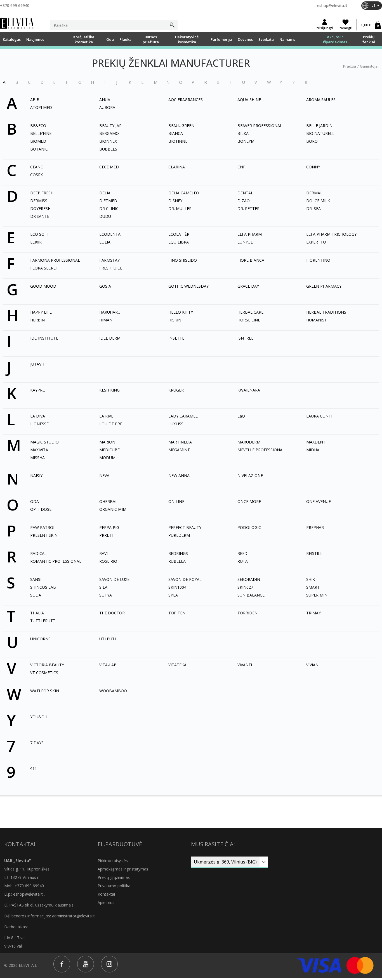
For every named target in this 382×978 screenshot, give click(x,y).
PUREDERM (179, 535)
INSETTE (176, 338)
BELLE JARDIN (319, 125)
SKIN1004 (177, 587)
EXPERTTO (316, 242)
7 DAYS (37, 742)
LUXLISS (175, 423)
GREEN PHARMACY (323, 286)
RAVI (103, 553)
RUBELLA (177, 561)
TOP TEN (176, 613)
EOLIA (104, 242)
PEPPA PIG (109, 527)
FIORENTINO (318, 260)
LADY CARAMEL (183, 416)
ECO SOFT (39, 234)
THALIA (37, 613)
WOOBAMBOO (113, 690)
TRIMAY (313, 613)
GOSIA (105, 286)
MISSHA (37, 457)
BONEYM (245, 141)
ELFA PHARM (249, 234)
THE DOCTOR (112, 613)
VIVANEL (245, 664)
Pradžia (349, 66)
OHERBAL (108, 501)
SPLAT (174, 595)
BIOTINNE (177, 141)
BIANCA (175, 133)
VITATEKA (177, 664)
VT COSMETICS (44, 672)
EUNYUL (245, 242)
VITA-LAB (108, 664)
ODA (34, 501)
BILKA (243, 133)
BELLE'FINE (40, 133)
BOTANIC (39, 149)
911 (33, 768)
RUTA (242, 561)
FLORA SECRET (44, 268)
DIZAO (243, 200)
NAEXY (36, 475)
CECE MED (109, 167)
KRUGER (176, 390)
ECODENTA (110, 234)
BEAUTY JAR (110, 125)
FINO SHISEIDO (182, 260)
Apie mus (106, 902)
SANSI (35, 579)
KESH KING (109, 390)
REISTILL (314, 553)
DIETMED (108, 200)
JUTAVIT (37, 364)
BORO (312, 141)
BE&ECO (38, 125)
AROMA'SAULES (321, 99)
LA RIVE (106, 416)
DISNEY (175, 200)
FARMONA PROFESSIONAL (55, 260)
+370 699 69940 (14, 5)
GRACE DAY (248, 286)
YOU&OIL (39, 716)
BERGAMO (109, 133)
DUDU (105, 216)
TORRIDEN (247, 613)
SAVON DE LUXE (114, 579)
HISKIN (174, 320)
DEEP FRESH (41, 192)
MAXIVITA (39, 449)
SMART (313, 587)
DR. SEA (313, 208)
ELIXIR (36, 242)
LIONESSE (39, 423)
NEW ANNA (179, 475)
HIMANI (106, 320)
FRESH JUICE (110, 268)
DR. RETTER (248, 208)
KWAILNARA (248, 390)
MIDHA (312, 449)
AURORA (107, 107)
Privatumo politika (114, 885)
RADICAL (38, 553)
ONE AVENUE (318, 501)
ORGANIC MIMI (113, 509)
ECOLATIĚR (178, 234)
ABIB (34, 99)
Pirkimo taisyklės (113, 860)
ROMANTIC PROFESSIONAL (55, 561)
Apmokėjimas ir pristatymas (123, 869)
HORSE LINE (248, 320)
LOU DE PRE (110, 423)
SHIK (310, 579)
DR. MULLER (180, 208)
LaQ (241, 416)
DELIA (104, 192)
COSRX (36, 174)
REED (242, 553)
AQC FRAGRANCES (185, 99)
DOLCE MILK (318, 200)
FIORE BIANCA (250, 260)
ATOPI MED (41, 107)
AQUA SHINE (249, 99)
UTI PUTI (107, 638)
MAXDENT (316, 442)
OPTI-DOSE (40, 509)
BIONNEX (108, 141)
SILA (103, 587)
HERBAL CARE (250, 312)
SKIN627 (245, 587)
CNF (241, 167)
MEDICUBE (109, 449)
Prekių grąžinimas (114, 877)
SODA (35, 595)
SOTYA (105, 595)
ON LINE (176, 501)
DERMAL (314, 192)
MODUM (107, 457)
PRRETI (106, 535)
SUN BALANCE (251, 595)
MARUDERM (248, 442)
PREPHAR (315, 527)
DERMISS (38, 200)
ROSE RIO (108, 561)
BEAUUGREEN (181, 125)
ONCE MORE (249, 501)
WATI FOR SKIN (44, 690)
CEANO (37, 167)
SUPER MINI (317, 595)
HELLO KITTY (180, 312)
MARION (107, 442)
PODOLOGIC (249, 527)
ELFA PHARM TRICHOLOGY (331, 234)
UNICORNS (40, 638)
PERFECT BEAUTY (184, 527)
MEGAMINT (179, 449)
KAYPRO (38, 390)
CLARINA (176, 167)
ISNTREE (245, 338)
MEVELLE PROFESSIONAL (261, 449)
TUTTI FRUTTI (43, 620)
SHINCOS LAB (43, 587)
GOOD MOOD (43, 286)
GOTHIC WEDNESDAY (188, 286)
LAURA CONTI (319, 416)
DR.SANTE (39, 216)
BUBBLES (108, 149)
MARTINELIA (180, 442)
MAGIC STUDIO (44, 442)
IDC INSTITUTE (44, 338)
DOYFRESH (40, 208)
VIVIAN (312, 664)
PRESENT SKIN (44, 535)
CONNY (313, 167)
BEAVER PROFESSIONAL (259, 125)
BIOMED (38, 141)
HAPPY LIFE (41, 312)
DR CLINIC (109, 208)
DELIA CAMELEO (183, 192)
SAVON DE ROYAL (185, 579)
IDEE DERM (110, 338)
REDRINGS (178, 553)
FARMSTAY (109, 260)
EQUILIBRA (178, 242)
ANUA (104, 99)
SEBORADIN (248, 579)
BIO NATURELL (320, 133)
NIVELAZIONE (250, 475)
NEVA (104, 475)
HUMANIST (316, 320)
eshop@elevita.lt (332, 5)
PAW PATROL (42, 527)
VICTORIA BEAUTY (47, 664)
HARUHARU (110, 312)
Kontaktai (106, 894)
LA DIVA (37, 416)
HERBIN (37, 320)
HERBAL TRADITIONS (326, 312)
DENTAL (245, 192)
